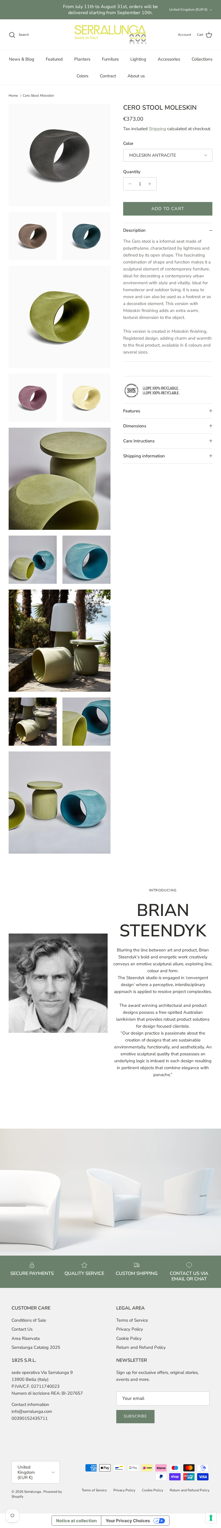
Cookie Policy (129, 1338)
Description (134, 230)
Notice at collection (76, 1520)
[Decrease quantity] (128, 183)
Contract (108, 76)
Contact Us (22, 1329)
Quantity (131, 172)
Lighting (138, 59)
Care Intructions (139, 441)
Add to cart (167, 209)
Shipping (157, 129)
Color (128, 143)
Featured (54, 59)
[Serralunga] (110, 35)
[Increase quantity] (151, 183)
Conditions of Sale (29, 1320)
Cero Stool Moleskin (38, 95)
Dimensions (134, 426)
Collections (202, 59)
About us (136, 76)
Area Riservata (26, 1338)
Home (13, 95)
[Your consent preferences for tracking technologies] (210, 1517)
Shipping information (144, 456)
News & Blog (21, 59)
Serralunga (33, 1491)
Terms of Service (132, 1320)
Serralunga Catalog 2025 (36, 1347)
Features (131, 411)
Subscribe (135, 1416)
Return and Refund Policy (141, 1347)
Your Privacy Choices (128, 1520)
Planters (82, 59)
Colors (82, 76)
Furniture (110, 59)
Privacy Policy (129, 1329)
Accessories (169, 59)
